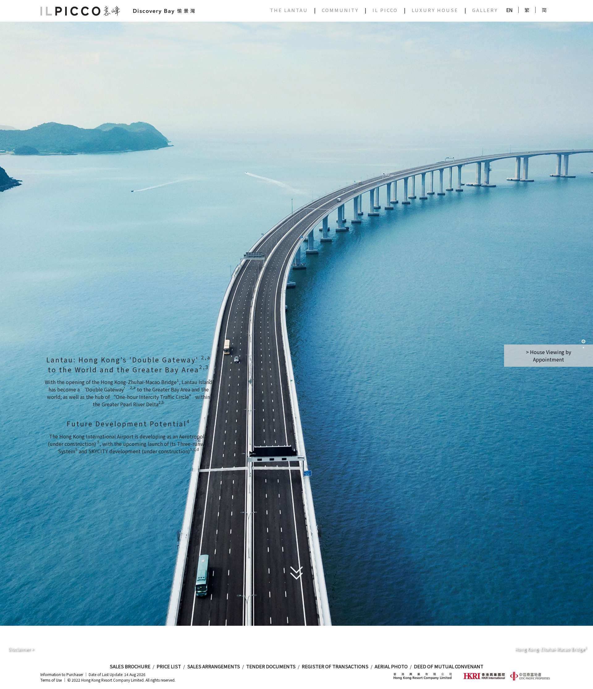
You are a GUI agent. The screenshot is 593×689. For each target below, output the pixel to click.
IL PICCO (385, 10)
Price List (169, 666)
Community (340, 10)
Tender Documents (271, 666)
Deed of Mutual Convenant (448, 666)
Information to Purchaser (61, 674)
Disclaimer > (20, 649)
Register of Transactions (335, 666)
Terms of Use (51, 680)
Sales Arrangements (213, 666)
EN (509, 10)
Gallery (485, 10)
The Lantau (289, 10)
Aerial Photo (391, 666)
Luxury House (435, 10)
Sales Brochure (130, 666)
